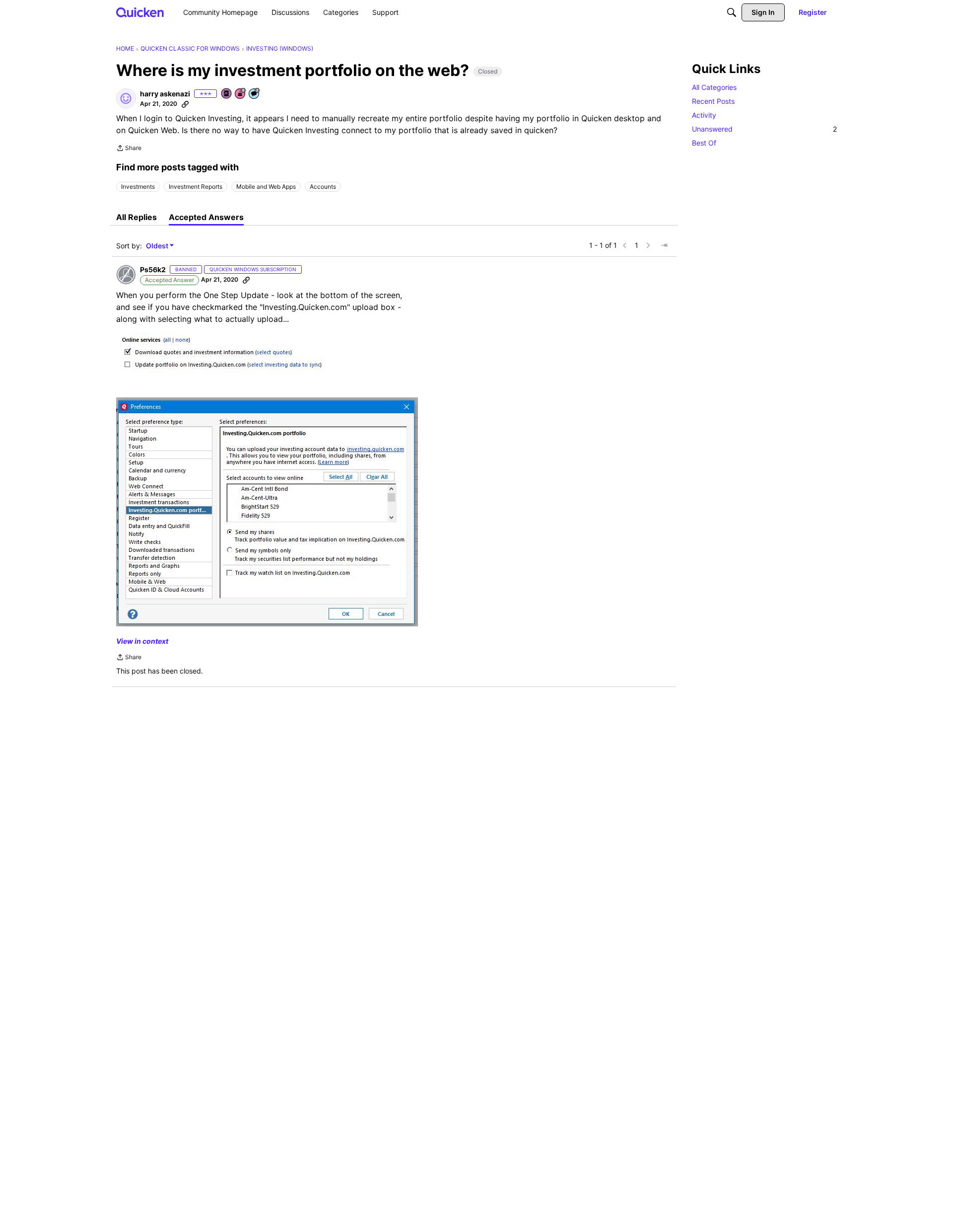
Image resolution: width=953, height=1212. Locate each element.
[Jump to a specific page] (664, 245)
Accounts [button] (323, 186)
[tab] (136, 217)
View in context (142, 641)
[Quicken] (140, 12)
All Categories (714, 87)
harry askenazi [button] (165, 93)
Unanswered (764, 129)
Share (128, 149)
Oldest (158, 246)
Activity (704, 115)
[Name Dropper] (227, 94)
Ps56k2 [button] (153, 269)
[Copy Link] (185, 103)
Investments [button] (138, 186)
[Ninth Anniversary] (241, 94)
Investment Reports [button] (195, 186)
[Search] (732, 12)
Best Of (704, 143)
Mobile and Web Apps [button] (266, 186)
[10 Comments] (255, 94)
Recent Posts (713, 101)
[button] (126, 98)
